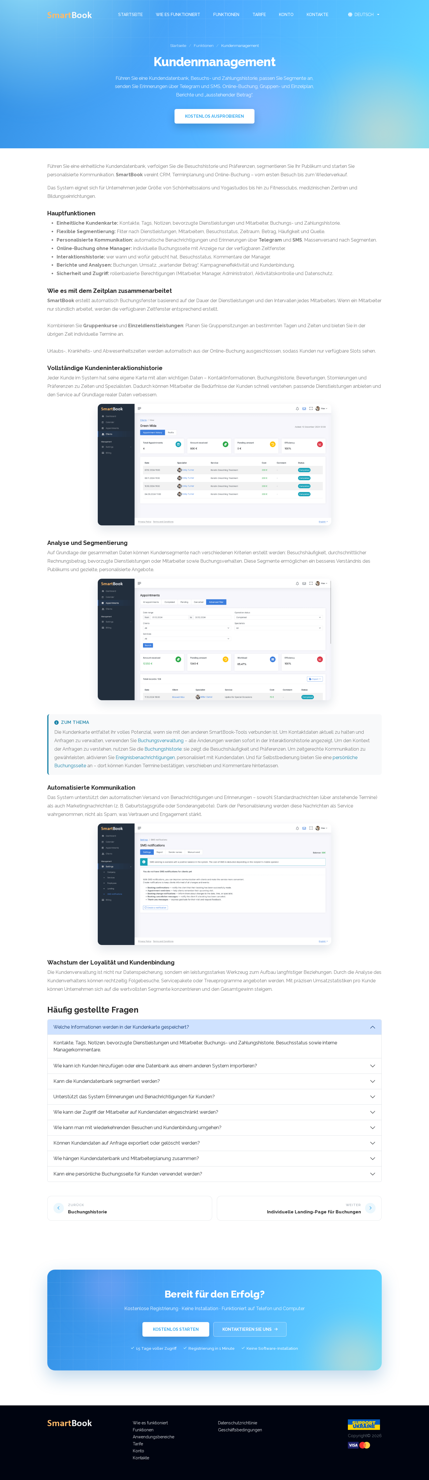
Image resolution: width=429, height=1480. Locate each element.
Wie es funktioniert (178, 14)
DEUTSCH (364, 14)
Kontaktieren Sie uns (247, 1329)
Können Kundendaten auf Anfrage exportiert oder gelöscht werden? (126, 1143)
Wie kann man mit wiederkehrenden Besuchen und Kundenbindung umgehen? (137, 1127)
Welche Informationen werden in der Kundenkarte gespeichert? (121, 1027)
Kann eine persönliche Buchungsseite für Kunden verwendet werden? (127, 1174)
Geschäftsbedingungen (240, 1430)
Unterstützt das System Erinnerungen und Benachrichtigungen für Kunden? (134, 1096)
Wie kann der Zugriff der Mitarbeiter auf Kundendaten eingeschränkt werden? (135, 1112)
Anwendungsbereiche (153, 1437)
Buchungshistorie (163, 749)
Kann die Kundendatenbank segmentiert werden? (106, 1081)
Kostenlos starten (176, 1329)
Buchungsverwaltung (161, 740)
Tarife (259, 14)
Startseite (130, 14)
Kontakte (317, 14)
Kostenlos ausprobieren (214, 116)
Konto (286, 14)
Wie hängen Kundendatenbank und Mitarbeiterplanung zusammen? (126, 1158)
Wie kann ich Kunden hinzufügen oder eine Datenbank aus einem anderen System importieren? (155, 1066)
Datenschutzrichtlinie (237, 1423)
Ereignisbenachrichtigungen (145, 757)
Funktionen (226, 14)
